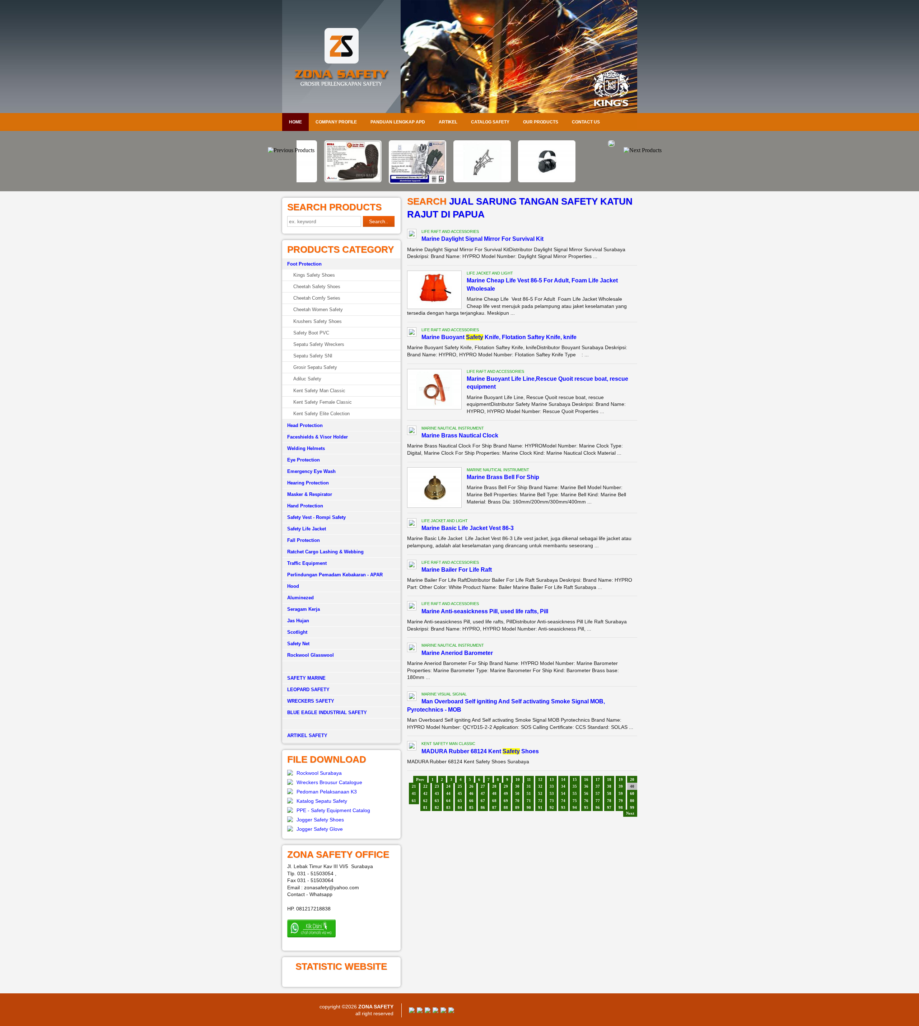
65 (460, 800)
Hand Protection (305, 506)
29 (506, 786)
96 (598, 807)
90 (529, 807)
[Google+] (427, 1011)
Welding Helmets (306, 448)
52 (540, 793)
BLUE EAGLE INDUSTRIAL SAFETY (327, 712)
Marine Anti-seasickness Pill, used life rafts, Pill (484, 611)
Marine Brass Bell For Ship (503, 477)
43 (437, 793)
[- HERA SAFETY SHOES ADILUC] (330, 180)
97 (609, 807)
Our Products (540, 122)
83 (448, 807)
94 (575, 807)
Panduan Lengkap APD (397, 122)
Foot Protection (304, 264)
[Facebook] (412, 1011)
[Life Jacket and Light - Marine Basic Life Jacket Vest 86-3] (412, 524)
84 (460, 807)
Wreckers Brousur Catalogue (329, 782)
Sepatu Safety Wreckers (318, 344)
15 (575, 779)
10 (518, 779)
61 (414, 800)
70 (517, 800)
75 (575, 800)
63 (437, 800)
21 (414, 786)
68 (494, 800)
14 (563, 779)
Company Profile (336, 122)
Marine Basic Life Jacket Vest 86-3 (467, 528)
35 (575, 786)
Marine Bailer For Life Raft (456, 570)
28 (494, 786)
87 (494, 807)
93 (563, 807)
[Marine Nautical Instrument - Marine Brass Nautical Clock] (412, 431)
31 (529, 786)
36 (586, 786)
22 (425, 786)
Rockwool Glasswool (310, 655)
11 (529, 779)
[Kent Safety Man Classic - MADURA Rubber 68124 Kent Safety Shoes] (412, 747)
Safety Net (298, 643)
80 (632, 800)
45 (460, 793)
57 (598, 793)
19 (621, 779)
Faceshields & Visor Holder (317, 437)
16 (586, 779)
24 (448, 786)
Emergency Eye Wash (311, 471)
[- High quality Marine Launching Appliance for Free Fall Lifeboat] (459, 180)
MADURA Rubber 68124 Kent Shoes (480, 751)
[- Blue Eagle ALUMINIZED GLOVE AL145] (395, 182)
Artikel (448, 122)
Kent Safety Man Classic (319, 390)
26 (471, 786)
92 (552, 807)
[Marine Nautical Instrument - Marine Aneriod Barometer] (412, 648)
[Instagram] (443, 1011)
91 (540, 807)
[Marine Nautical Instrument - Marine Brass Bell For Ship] (434, 504)
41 (414, 793)
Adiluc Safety (307, 378)
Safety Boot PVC (311, 333)
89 (517, 807)
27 (483, 786)
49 (506, 793)
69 (506, 800)
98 (621, 807)
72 (540, 800)
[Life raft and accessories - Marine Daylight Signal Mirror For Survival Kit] (412, 235)
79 (621, 800)
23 (437, 786)
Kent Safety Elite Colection (321, 413)
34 (563, 786)
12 (540, 779)
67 (483, 800)
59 (621, 793)
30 (517, 786)
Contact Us (586, 122)
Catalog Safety (490, 122)
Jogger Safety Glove (320, 829)
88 (506, 807)
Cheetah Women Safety (318, 309)
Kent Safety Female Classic (322, 402)
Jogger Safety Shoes (320, 820)
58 (609, 793)
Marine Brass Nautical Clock (459, 435)
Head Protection (305, 425)
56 (586, 793)
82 (437, 807)
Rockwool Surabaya (319, 773)
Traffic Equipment (307, 563)
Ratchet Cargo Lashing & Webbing (325, 551)
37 (598, 786)
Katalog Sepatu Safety (322, 801)
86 (483, 807)
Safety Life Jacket (306, 528)
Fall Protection (303, 540)
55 (575, 793)
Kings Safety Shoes (314, 275)
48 (494, 793)
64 (448, 800)
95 (586, 807)
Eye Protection (303, 460)
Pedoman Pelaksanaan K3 (327, 792)
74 (563, 800)
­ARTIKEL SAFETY (307, 735)
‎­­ (341, 724)
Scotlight (297, 632)
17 (598, 779)
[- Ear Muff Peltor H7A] (524, 180)
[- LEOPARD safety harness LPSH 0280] (589, 145)
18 (609, 779)
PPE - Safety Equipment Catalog (333, 810)
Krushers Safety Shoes (317, 321)
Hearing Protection (308, 483)
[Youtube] (435, 1011)
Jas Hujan (298, 620)
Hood (293, 586)
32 (540, 786)
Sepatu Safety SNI (312, 356)
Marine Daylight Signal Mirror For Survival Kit (482, 239)
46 (471, 793)
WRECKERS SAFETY (310, 701)
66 (471, 800)
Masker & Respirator (309, 494)
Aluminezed (300, 597)
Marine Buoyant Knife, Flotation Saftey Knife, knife (499, 337)
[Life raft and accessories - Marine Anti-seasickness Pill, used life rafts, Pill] (412, 607)
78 (609, 800)
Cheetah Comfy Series (316, 298)
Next (630, 813)
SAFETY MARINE (306, 678)
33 (552, 786)
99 (632, 807)
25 (460, 786)
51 (529, 793)
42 (425, 793)
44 (448, 793)
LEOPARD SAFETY (308, 689)
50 (517, 793)
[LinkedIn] (451, 1011)
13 (552, 779)
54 (563, 793)
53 (552, 793)
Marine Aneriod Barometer (457, 653)
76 (586, 800)
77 (598, 800)
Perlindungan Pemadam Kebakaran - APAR (335, 574)
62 (425, 800)
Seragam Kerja (303, 609)
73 (552, 800)
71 (529, 800)
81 (425, 807)
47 (483, 793)
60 (632, 793)
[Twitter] (420, 1011)
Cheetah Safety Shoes (316, 286)
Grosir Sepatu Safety (315, 367)
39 (621, 786)
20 (632, 779)
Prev (420, 779)
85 (471, 807)
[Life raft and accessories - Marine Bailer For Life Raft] (412, 565)
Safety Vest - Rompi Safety (316, 517)
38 (609, 786)
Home (295, 122)
